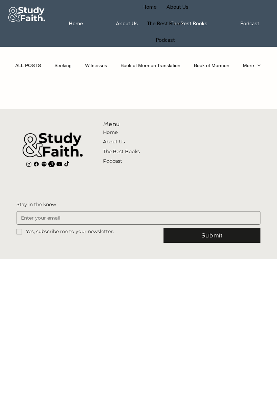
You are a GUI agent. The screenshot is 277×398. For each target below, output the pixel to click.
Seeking (63, 65)
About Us (114, 142)
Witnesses (96, 65)
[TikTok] (67, 164)
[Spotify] (44, 164)
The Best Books (121, 151)
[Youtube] (59, 164)
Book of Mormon (211, 65)
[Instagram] (29, 164)
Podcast (112, 161)
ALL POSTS (28, 65)
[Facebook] (36, 164)
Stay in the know (36, 204)
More (248, 65)
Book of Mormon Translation (150, 65)
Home (110, 132)
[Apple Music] (51, 164)
